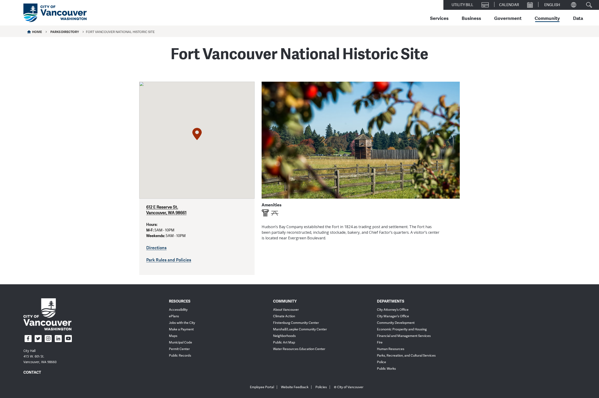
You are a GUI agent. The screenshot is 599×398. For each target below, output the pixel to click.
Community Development (396, 323)
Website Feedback (294, 387)
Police (381, 362)
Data (578, 18)
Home (37, 31)
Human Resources (390, 349)
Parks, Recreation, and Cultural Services (406, 355)
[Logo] (47, 314)
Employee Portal (262, 387)
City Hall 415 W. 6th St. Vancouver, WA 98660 (40, 356)
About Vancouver (286, 309)
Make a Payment (181, 329)
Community (547, 18)
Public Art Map (284, 342)
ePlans (174, 316)
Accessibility (178, 309)
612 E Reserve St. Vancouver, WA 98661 (166, 210)
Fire (380, 342)
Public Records (180, 355)
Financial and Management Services (404, 336)
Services (439, 18)
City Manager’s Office (393, 316)
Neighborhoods (284, 336)
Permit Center (179, 349)
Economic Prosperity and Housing (402, 329)
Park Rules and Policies (168, 260)
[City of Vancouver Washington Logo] (55, 12)
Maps (173, 336)
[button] (197, 134)
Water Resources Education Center (299, 349)
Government (508, 18)
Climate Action (284, 316)
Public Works (386, 368)
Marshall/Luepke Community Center (300, 329)
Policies (321, 387)
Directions (156, 247)
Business (471, 18)
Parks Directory (64, 31)
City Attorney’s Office (393, 309)
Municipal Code (180, 342)
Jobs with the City (182, 323)
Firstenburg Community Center (296, 323)
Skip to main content (21, 40)
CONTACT (32, 372)
